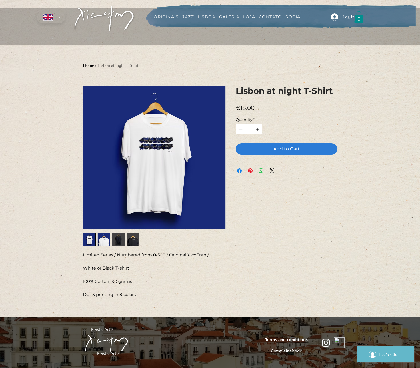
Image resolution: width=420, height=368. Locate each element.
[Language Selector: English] (51, 17)
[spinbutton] (249, 129)
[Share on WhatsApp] (261, 170)
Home (88, 65)
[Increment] (258, 129)
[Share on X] (272, 170)
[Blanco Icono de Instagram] (326, 342)
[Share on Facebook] (239, 170)
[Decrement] (240, 129)
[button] (359, 17)
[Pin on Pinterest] (250, 170)
